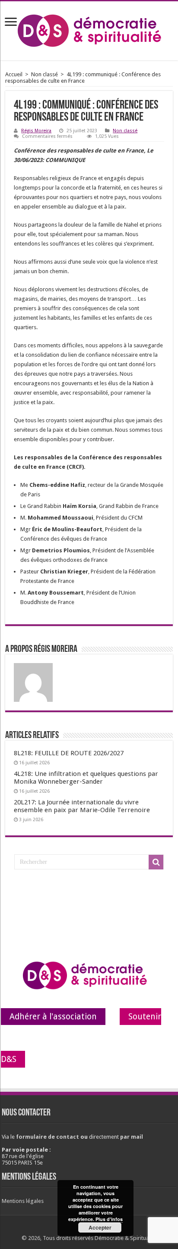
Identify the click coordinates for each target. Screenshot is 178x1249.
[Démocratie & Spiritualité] (89, 29)
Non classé (44, 74)
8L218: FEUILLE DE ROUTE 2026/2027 (69, 753)
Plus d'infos (109, 1219)
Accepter (100, 1227)
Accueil (13, 74)
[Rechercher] (156, 862)
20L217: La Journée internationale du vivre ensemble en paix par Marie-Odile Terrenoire (82, 806)
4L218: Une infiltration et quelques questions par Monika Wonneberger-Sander (86, 777)
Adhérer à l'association (53, 1017)
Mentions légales (23, 1201)
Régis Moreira (36, 131)
